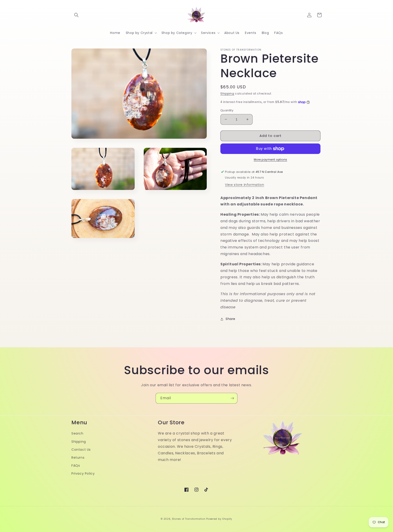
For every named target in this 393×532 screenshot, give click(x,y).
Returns (77, 457)
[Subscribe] (232, 398)
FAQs (75, 465)
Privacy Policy (83, 473)
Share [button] (230, 319)
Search (77, 433)
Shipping (227, 93)
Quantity (226, 110)
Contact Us (81, 449)
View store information (244, 184)
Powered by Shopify (219, 519)
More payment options (270, 159)
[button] (76, 15)
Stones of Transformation (189, 519)
